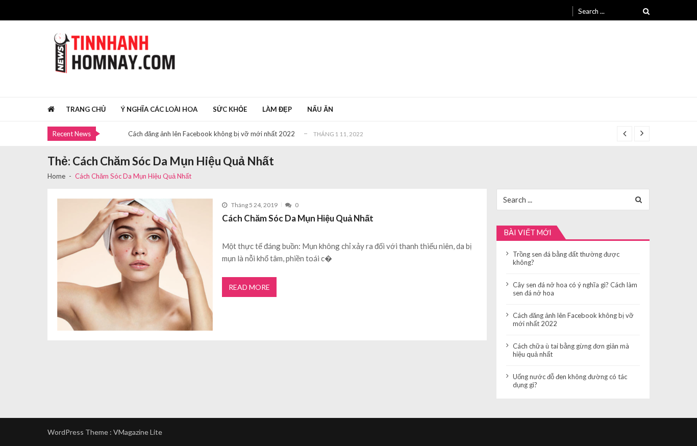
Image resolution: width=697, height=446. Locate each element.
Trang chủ (86, 109)
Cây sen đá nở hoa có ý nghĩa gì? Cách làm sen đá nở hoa (575, 289)
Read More (249, 287)
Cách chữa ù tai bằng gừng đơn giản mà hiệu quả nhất (571, 350)
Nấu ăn (320, 109)
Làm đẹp (277, 109)
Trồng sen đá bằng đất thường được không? (566, 258)
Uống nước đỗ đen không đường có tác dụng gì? (570, 381)
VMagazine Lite (137, 432)
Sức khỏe (230, 109)
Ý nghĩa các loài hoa (159, 109)
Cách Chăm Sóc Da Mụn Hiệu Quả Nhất (298, 218)
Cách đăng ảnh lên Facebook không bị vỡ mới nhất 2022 (211, 134)
